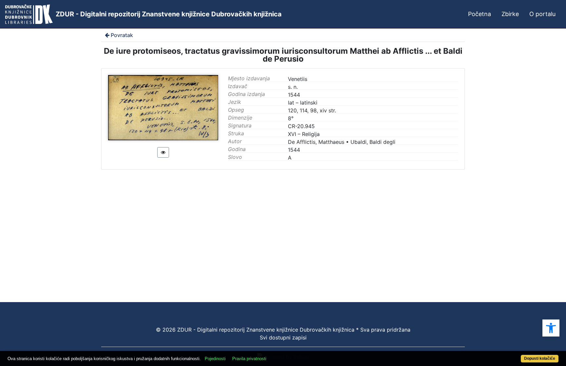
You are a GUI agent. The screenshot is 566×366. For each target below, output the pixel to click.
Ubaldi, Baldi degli (372, 142)
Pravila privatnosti (249, 358)
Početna (479, 13)
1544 (294, 149)
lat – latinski (302, 102)
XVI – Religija (304, 134)
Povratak (122, 35)
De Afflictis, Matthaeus (316, 142)
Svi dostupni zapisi (283, 337)
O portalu (542, 13)
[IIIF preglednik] (163, 152)
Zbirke (510, 13)
